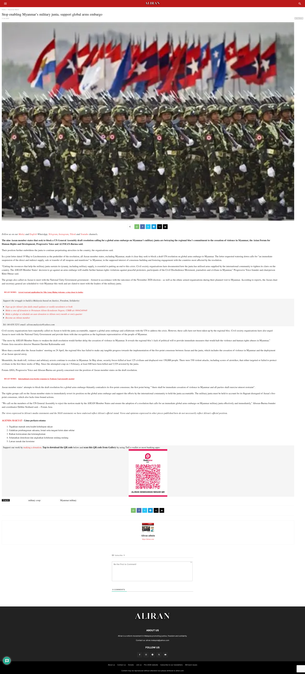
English (33, 234)
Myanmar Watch (13, 9)
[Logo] (152, 623)
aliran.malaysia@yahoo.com (157, 640)
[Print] (165, 226)
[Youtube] (165, 655)
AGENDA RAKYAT (12, 420)
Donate (131, 665)
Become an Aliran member (17, 317)
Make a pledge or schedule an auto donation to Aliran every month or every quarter (43, 314)
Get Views (298, 18)
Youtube (84, 234)
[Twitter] (148, 226)
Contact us (121, 665)
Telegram (52, 234)
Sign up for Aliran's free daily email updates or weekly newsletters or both (39, 306)
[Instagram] (146, 655)
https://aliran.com (148, 539)
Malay (22, 234)
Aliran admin (148, 535)
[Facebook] (142, 226)
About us (111, 665)
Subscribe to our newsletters (171, 665)
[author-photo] (148, 531)
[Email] (159, 226)
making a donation (32, 447)
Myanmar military (68, 500)
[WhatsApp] (136, 226)
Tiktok (73, 234)
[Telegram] (153, 226)
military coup (34, 500)
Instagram (64, 234)
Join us (139, 665)
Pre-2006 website (151, 665)
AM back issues (191, 665)
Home (4, 9)
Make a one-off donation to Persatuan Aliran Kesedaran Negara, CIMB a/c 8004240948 (46, 310)
